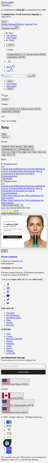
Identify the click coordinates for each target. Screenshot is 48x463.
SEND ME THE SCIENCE (12, 236)
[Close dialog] (45, 217)
